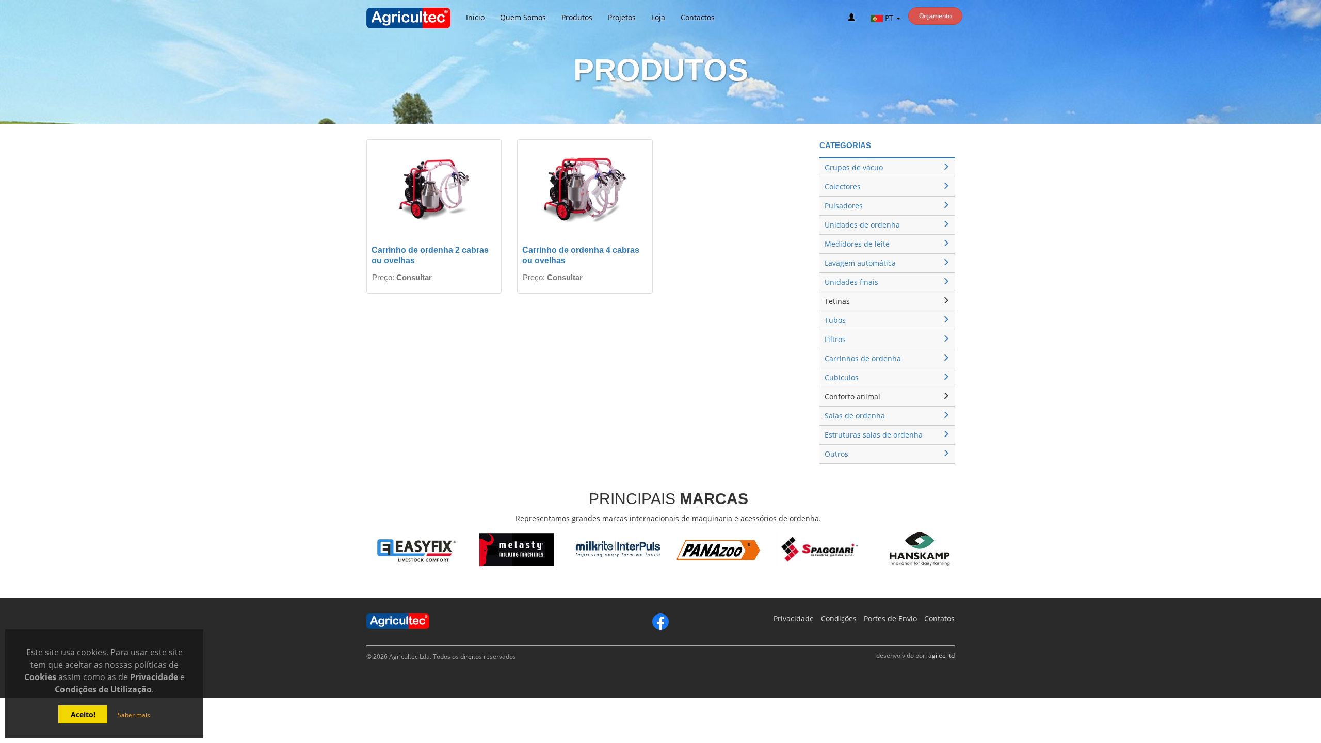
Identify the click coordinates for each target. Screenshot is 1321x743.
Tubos (835, 320)
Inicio (475, 17)
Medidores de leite (857, 244)
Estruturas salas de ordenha (874, 435)
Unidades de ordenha (862, 225)
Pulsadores (844, 206)
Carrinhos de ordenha (863, 358)
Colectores (843, 186)
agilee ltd (941, 655)
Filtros (835, 339)
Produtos (576, 17)
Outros (836, 454)
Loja (658, 17)
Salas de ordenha (855, 416)
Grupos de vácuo (854, 167)
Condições (839, 618)
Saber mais (134, 714)
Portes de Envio (890, 618)
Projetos (622, 17)
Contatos (939, 618)
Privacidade (794, 618)
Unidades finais (851, 282)
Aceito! (83, 714)
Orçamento (935, 15)
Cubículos (842, 377)
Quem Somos (523, 17)
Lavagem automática (860, 263)
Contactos (698, 17)
